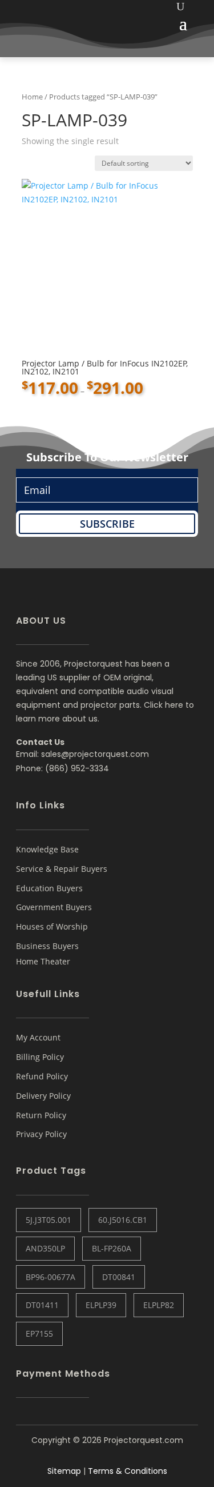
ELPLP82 (158, 1304)
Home (32, 96)
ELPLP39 (101, 1304)
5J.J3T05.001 (48, 1219)
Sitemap (64, 1471)
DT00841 (118, 1276)
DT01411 (42, 1304)
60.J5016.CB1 (122, 1219)
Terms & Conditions (127, 1471)
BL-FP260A (111, 1248)
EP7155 (39, 1333)
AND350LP (45, 1248)
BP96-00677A (50, 1276)
